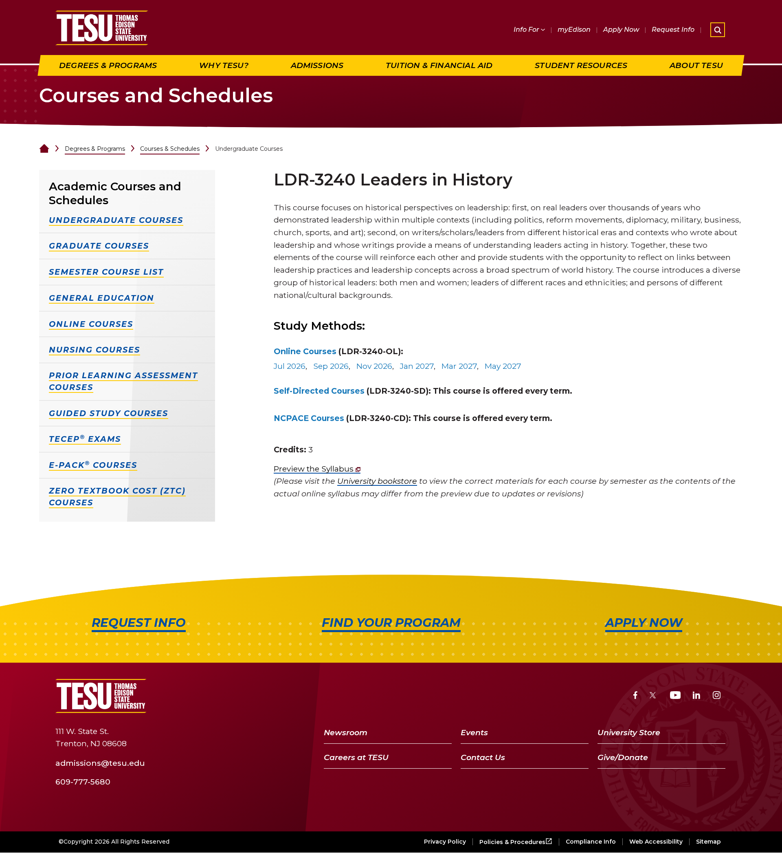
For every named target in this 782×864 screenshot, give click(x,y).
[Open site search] (717, 29)
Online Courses (305, 351)
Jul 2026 (289, 366)
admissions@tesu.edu (100, 762)
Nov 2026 (374, 366)
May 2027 (503, 366)
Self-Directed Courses (319, 391)
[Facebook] (635, 696)
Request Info (673, 29)
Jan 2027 (417, 366)
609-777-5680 (82, 782)
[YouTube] (675, 696)
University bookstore (377, 481)
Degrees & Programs (95, 148)
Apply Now (621, 29)
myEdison (574, 29)
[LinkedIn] (696, 696)
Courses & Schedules (170, 148)
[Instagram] (716, 696)
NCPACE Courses (309, 418)
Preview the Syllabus (315, 469)
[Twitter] (653, 696)
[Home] (44, 149)
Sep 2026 (331, 366)
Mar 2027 (459, 366)
